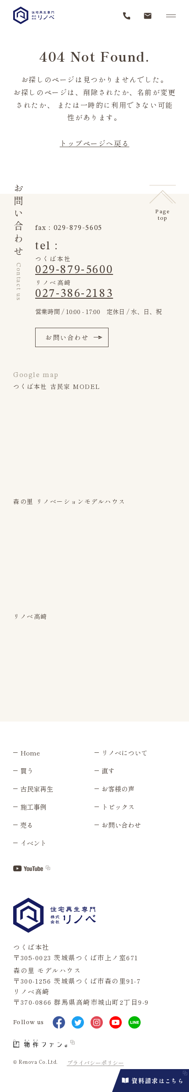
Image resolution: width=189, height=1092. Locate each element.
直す (108, 770)
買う (26, 770)
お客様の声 (118, 788)
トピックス (118, 806)
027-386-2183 (74, 294)
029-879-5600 (74, 270)
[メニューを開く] (171, 16)
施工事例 (33, 806)
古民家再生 (36, 788)
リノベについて (125, 752)
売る (26, 824)
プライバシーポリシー (95, 1063)
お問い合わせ (67, 337)
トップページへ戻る (94, 143)
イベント (33, 843)
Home (30, 752)
